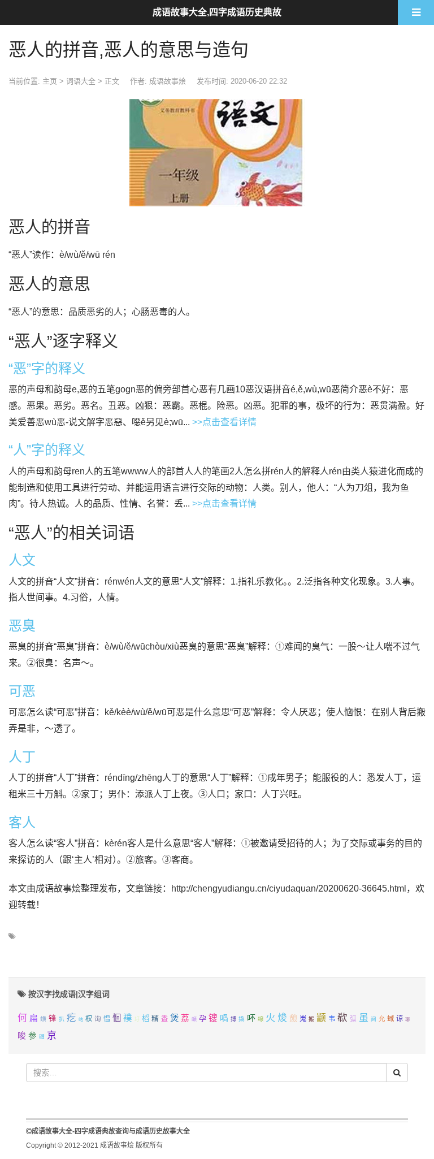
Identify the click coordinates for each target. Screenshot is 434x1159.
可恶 (22, 691)
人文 (22, 560)
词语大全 (81, 81)
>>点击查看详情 (224, 422)
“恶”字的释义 (46, 368)
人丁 (22, 756)
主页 (49, 81)
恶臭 (22, 625)
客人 (22, 822)
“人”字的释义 (46, 449)
